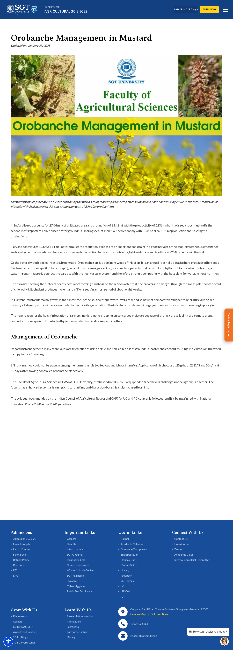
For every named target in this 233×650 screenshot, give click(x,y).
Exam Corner (182, 544)
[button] (8, 642)
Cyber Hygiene (76, 586)
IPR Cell (125, 591)
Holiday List (128, 559)
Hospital (72, 544)
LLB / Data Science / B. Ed (185, 12)
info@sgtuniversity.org (143, 635)
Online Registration (228, 325)
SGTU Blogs (20, 637)
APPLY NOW (209, 9)
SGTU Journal (75, 554)
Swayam (72, 580)
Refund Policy (21, 559)
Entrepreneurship (77, 631)
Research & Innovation (80, 616)
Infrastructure (75, 549)
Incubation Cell (76, 559)
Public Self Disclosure (79, 591)
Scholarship (20, 554)
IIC (122, 586)
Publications (74, 621)
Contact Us (181, 538)
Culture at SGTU (23, 626)
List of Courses (22, 549)
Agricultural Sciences (66, 9)
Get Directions (159, 614)
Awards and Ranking (25, 631)
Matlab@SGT (129, 565)
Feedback (126, 575)
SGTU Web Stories (24, 642)
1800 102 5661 (139, 623)
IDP (123, 596)
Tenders (179, 549)
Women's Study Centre (80, 570)
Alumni (125, 538)
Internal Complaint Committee (192, 559)
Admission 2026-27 (24, 538)
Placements (20, 616)
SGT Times (127, 580)
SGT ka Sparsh (75, 575)
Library (125, 570)
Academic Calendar (132, 544)
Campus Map (138, 614)
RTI (15, 570)
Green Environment (78, 565)
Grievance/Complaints (134, 549)
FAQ (16, 575)
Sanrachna (73, 626)
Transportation (129, 554)
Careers (71, 538)
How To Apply (21, 544)
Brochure (18, 565)
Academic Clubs (183, 554)
